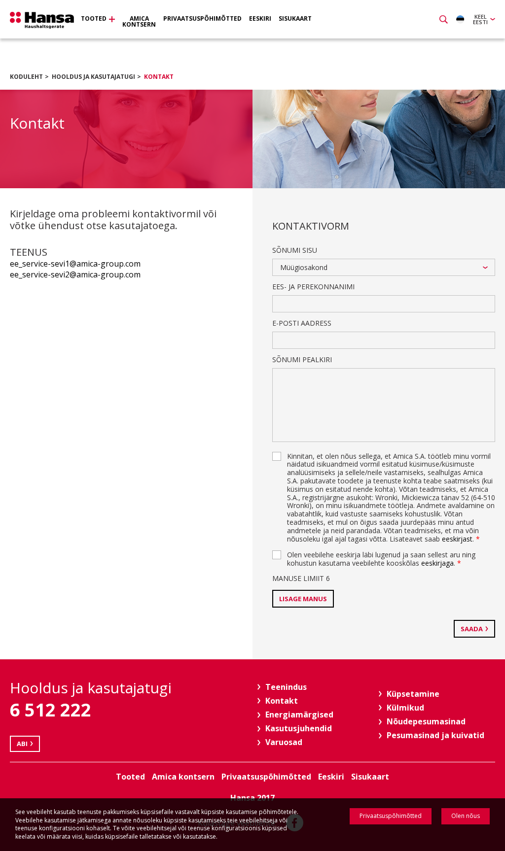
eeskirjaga (437, 563)
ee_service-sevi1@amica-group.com (75, 263)
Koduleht (26, 76)
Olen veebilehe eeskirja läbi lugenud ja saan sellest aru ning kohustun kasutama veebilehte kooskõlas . (381, 559)
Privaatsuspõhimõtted (391, 816)
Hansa (42, 20)
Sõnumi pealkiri (302, 359)
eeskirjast (457, 539)
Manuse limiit (301, 578)
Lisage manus (303, 598)
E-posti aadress (301, 323)
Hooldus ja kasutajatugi (93, 76)
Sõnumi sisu (294, 250)
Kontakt (159, 76)
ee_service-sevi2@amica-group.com (75, 274)
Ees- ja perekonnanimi (313, 286)
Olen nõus (465, 816)
